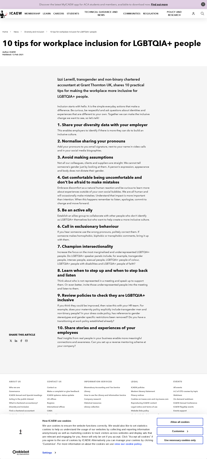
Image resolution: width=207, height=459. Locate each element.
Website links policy (140, 410)
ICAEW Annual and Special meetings (25, 395)
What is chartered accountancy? (23, 403)
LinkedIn (16, 341)
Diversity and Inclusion (34, 32)
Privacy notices (137, 395)
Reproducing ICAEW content (144, 403)
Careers (58, 13)
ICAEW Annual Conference (185, 403)
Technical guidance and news (101, 13)
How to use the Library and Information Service (105, 395)
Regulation (150, 13)
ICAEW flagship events (183, 407)
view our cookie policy (128, 443)
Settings (47, 452)
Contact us (51, 387)
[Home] (11, 13)
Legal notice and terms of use (144, 407)
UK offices (51, 399)
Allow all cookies (180, 422)
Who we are (14, 387)
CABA (49, 410)
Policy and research (174, 13)
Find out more (159, 4)
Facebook (21, 341)
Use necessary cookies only (180, 440)
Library (87, 391)
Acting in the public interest (21, 399)
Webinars (177, 395)
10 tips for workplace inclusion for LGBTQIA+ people (73, 32)
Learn (47, 13)
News (16, 32)
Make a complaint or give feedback (63, 391)
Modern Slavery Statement (143, 391)
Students (73, 13)
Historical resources (92, 403)
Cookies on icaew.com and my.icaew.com (150, 399)
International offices (56, 407)
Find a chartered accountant (21, 410)
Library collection (91, 407)
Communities (132, 13)
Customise (178, 431)
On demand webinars (183, 399)
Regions (50, 403)
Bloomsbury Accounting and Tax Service (102, 387)
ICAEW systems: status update (60, 395)
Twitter (11, 341)
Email (26, 341)
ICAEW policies (137, 387)
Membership (32, 13)
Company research (92, 399)
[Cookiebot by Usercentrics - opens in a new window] (21, 452)
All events (177, 387)
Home (5, 32)
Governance (14, 391)
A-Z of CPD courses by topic (185, 391)
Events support (180, 410)
